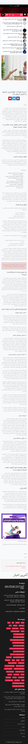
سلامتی (23, 727)
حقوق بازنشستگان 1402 (19, 634)
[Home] (25, 14)
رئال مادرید (9, 657)
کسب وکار (22, 733)
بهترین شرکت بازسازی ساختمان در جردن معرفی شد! (12, 41)
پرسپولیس (8, 677)
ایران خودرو (21, 625)
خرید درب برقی (10, 597)
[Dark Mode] (13, 15)
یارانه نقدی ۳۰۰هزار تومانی (18, 683)
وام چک (12, 601)
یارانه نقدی (17, 680)
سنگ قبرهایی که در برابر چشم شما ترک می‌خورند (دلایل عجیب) (12, 48)
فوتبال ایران (16, 674)
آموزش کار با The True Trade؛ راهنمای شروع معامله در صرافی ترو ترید (12, 30)
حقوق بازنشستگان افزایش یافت (17, 640)
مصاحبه (14, 677)
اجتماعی (22, 266)
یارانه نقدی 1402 (9, 680)
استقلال (17, 622)
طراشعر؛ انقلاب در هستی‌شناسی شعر (14, 26)
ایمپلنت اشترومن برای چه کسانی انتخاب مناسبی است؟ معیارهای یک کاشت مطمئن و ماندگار (12, 23)
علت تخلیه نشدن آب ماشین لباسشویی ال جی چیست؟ (12, 34)
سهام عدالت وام (10, 671)
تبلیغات (22, 628)
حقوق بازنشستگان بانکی (19, 645)
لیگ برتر (9, 674)
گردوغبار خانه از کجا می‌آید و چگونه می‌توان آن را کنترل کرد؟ (12, 20)
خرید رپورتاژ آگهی (21, 605)
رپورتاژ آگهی (22, 595)
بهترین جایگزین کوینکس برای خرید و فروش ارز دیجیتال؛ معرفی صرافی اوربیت (12, 52)
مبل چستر (12, 600)
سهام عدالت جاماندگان (19, 668)
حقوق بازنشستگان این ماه (18, 643)
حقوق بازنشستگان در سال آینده (17, 654)
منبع (26, 557)
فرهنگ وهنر (22, 730)
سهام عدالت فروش (20, 671)
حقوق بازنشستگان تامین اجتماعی (17, 648)
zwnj (23, 622)
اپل (12, 622)
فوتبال (22, 674)
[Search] (9, 15)
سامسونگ (8, 660)
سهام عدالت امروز (20, 666)
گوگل (23, 680)
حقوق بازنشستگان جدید (19, 651)
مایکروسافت (21, 677)
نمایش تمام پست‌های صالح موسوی (17, 566)
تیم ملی (8, 628)
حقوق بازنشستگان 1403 (19, 637)
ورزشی (3, 264)
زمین (13, 660)
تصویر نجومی (15, 628)
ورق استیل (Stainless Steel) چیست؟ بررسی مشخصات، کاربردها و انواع (12, 45)
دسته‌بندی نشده (21, 724)
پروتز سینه (16, 595)
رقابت (18, 660)
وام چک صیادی (8, 611)
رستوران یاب (22, 608)
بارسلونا (15, 625)
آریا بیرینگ (16, 597)
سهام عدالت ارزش (12, 663)
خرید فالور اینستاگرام (20, 600)
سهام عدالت (21, 663)
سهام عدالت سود (8, 668)
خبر (26, 330)
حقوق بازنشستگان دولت (19, 657)
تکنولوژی (23, 721)
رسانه (22, 660)
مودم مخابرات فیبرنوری (11, 605)
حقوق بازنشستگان (15, 631)
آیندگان (9, 266)
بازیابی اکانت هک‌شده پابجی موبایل (15, 37)
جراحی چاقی (17, 601)
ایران (9, 622)
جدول (22, 631)
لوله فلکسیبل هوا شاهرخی (19, 611)
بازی (10, 625)
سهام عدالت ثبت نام (9, 666)
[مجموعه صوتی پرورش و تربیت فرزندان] (14, 526)
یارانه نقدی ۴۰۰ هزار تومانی (18, 686)
